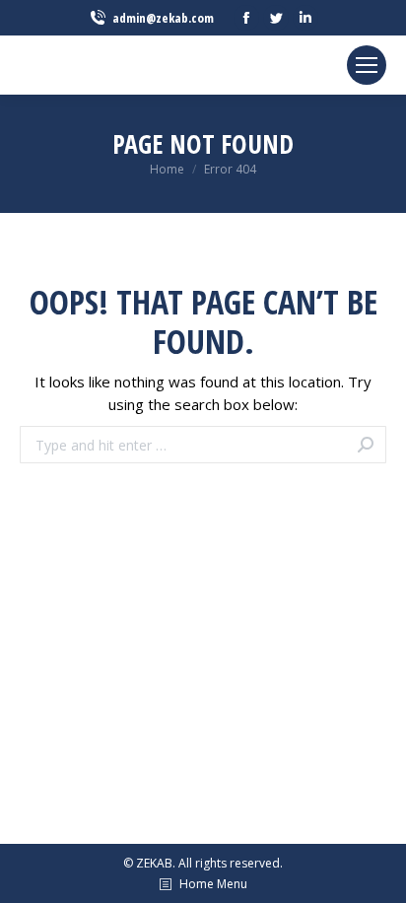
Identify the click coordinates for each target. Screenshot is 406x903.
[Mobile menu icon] (366, 65)
